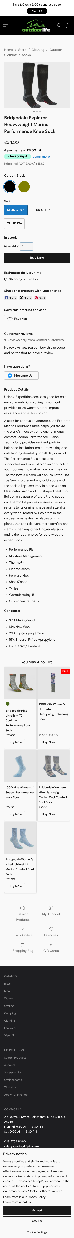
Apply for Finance (16, 1094)
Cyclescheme (13, 1080)
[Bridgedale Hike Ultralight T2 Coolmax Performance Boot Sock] (20, 683)
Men (7, 991)
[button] (37, 11)
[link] (37, 1231)
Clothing (38, 49)
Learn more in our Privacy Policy (24, 1197)
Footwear (10, 1028)
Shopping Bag (23, 951)
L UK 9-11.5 (41, 210)
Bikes (7, 983)
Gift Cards (51, 951)
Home (8, 49)
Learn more (41, 156)
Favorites (51, 935)
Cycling (9, 1006)
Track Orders (23, 935)
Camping (10, 1013)
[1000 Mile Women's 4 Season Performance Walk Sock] (20, 766)
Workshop (10, 1087)
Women (9, 998)
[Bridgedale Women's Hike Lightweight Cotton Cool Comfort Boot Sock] (54, 766)
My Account (51, 914)
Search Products (23, 917)
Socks (26, 55)
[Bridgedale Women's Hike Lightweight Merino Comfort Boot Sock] (20, 838)
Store (22, 49)
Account (9, 1065)
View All (9, 1035)
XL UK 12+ (14, 223)
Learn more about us (17, 1202)
